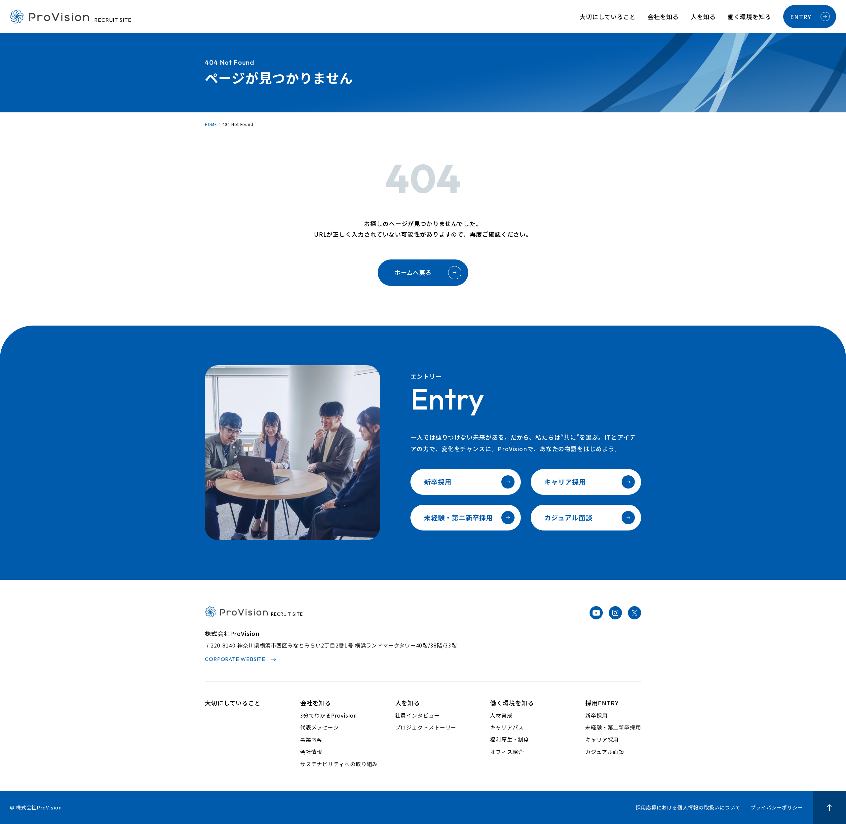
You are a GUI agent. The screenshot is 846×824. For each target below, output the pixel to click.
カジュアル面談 (568, 517)
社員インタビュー (417, 715)
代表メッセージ (319, 727)
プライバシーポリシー (776, 807)
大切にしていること (607, 16)
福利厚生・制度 (509, 739)
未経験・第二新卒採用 (458, 517)
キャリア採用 (565, 482)
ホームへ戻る (413, 272)
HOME (211, 124)
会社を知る (663, 16)
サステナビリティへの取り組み (339, 764)
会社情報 (311, 752)
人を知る (703, 16)
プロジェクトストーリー (426, 727)
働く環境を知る (749, 16)
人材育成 (501, 715)
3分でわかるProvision (328, 715)
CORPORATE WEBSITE (235, 659)
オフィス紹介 (506, 752)
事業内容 (311, 739)
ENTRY (800, 16)
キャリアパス (506, 727)
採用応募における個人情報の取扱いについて (688, 807)
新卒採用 (438, 482)
